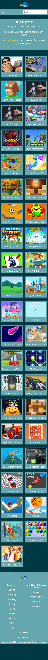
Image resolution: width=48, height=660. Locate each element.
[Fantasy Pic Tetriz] (12, 243)
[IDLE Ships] (36, 96)
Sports (12, 590)
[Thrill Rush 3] (12, 537)
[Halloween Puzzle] (12, 414)
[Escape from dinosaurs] (36, 145)
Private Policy (36, 597)
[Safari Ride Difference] (36, 267)
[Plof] (36, 316)
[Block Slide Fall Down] (36, 194)
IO (12, 628)
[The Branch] (12, 512)
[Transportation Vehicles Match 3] (12, 365)
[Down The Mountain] (12, 96)
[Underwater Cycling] (12, 463)
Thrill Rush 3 (12, 540)
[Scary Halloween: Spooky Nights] (36, 121)
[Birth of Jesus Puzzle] (36, 341)
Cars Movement (36, 491)
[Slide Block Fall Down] (36, 414)
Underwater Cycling (12, 467)
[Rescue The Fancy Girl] (12, 194)
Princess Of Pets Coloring (14, 320)
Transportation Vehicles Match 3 (17, 369)
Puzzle (12, 618)
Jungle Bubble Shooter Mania (15, 173)
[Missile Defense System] (36, 72)
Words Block (36, 442)
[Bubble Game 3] (36, 537)
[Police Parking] (12, 488)
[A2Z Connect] (36, 365)
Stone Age (12, 75)
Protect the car (12, 393)
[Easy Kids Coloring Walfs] (12, 267)
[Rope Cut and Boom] (12, 219)
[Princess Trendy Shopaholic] (12, 561)
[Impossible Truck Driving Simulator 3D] (12, 439)
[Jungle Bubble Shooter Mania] (12, 170)
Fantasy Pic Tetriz (12, 246)
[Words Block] (36, 439)
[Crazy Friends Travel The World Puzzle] (36, 292)
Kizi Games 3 (24, 637)
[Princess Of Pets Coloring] (12, 316)
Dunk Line (36, 516)
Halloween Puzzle (12, 418)
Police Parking (12, 491)
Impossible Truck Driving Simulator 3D (19, 442)
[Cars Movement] (36, 488)
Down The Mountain (12, 100)
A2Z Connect (36, 369)
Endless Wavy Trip (12, 344)
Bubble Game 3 (36, 540)
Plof (36, 320)
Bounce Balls (12, 295)
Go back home (11, 40)
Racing (12, 609)
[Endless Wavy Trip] (12, 341)
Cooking (12, 599)
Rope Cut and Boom (12, 222)
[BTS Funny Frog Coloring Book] (36, 219)
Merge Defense (36, 246)
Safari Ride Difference (36, 271)
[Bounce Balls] (12, 292)
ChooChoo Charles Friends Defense (18, 149)
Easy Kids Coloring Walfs (13, 271)
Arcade (12, 604)
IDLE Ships (36, 100)
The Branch (12, 516)
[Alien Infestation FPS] (36, 463)
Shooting (12, 594)
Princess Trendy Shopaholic (15, 565)
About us (36, 601)
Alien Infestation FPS (36, 467)
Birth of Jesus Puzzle (36, 344)
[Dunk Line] (36, 512)
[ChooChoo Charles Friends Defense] (12, 145)
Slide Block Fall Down (36, 418)
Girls (12, 623)
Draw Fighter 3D (36, 173)
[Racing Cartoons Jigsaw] (36, 390)
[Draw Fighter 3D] (36, 170)
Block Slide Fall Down (36, 197)
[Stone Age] (12, 72)
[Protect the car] (12, 390)
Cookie (36, 592)
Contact (36, 606)
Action (12, 613)
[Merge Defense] (36, 243)
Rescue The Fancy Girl (12, 197)
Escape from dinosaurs (37, 149)
